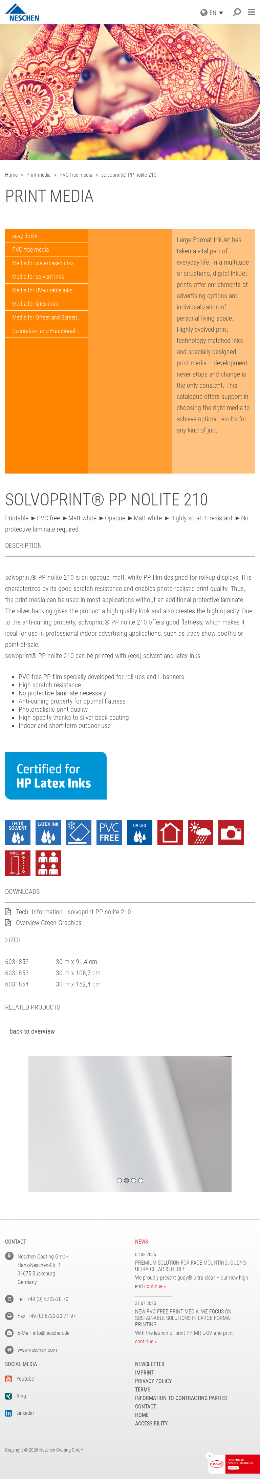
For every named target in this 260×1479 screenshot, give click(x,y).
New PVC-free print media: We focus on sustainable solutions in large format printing (183, 1318)
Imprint (144, 1372)
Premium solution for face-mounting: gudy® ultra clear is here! (191, 1266)
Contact (145, 1406)
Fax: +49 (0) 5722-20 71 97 (47, 1316)
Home (142, 1415)
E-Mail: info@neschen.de (43, 1333)
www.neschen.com (37, 1350)
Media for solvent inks (38, 276)
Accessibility (151, 1423)
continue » (155, 1286)
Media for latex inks (35, 303)
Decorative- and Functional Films (50, 330)
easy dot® (24, 235)
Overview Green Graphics (49, 923)
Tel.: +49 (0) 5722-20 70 (43, 1299)
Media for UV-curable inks (42, 290)
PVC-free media (30, 249)
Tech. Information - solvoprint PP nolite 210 (73, 912)
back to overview (32, 1031)
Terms (142, 1389)
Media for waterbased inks (43, 263)
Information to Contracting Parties (181, 1398)
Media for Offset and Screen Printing (50, 317)
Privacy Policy (153, 1381)
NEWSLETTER (150, 1364)
